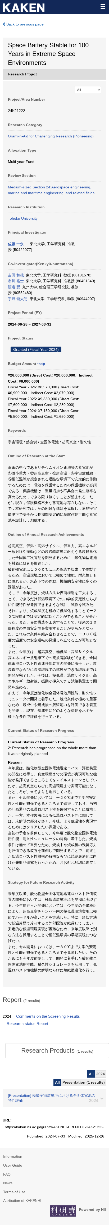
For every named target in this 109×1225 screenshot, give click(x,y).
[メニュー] (102, 6)
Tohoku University (23, 218)
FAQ (7, 1174)
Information (12, 1156)
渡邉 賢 (14, 287)
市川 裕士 (16, 281)
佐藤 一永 (16, 244)
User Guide (12, 1165)
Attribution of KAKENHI (22, 1200)
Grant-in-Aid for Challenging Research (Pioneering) (51, 136)
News (7, 1183)
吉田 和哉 (16, 275)
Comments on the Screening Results (48, 1016)
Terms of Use (14, 1192)
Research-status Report (27, 1024)
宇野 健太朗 (18, 299)
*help (41, 364)
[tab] (57, 1050)
